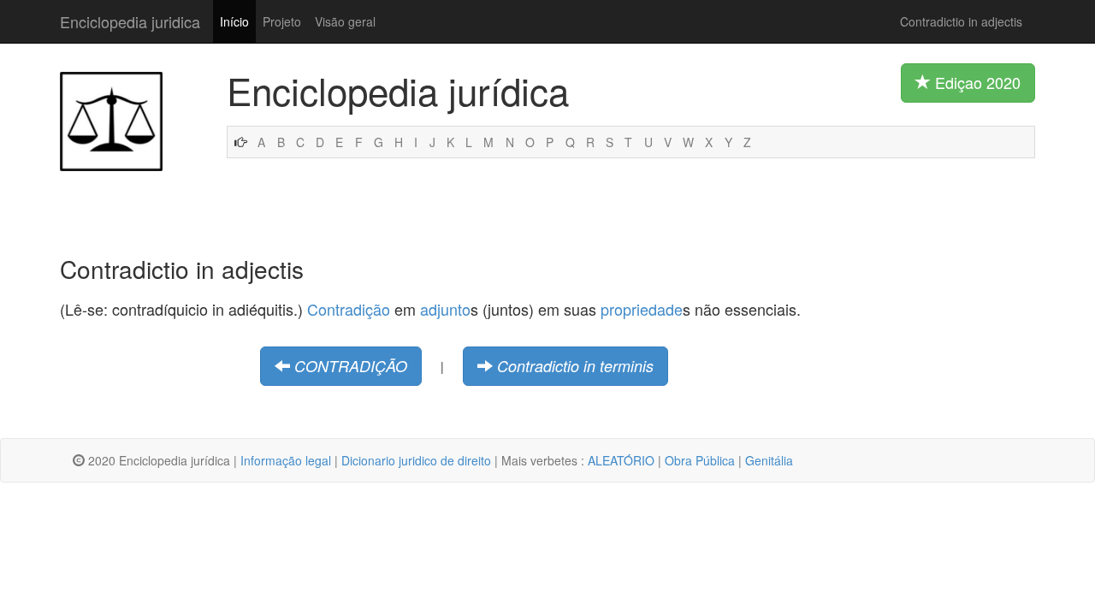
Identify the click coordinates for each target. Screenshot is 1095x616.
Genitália (769, 460)
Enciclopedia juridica (130, 21)
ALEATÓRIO (621, 460)
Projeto (282, 21)
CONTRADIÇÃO (350, 365)
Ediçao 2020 (976, 82)
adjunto (445, 309)
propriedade (642, 309)
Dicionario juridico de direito (416, 460)
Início (234, 21)
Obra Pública (700, 460)
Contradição (348, 309)
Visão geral (345, 21)
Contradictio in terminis (575, 365)
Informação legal (285, 460)
